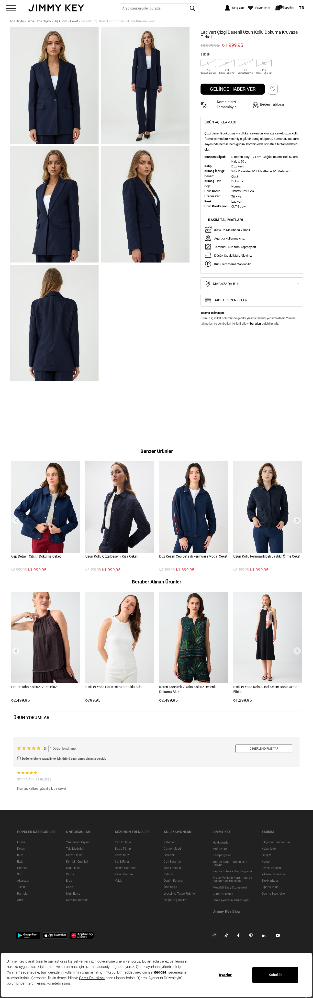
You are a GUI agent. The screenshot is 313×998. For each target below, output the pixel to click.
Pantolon (23, 893)
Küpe (69, 887)
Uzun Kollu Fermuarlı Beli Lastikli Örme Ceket (267, 556)
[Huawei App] (82, 935)
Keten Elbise (74, 855)
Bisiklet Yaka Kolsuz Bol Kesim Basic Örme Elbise (265, 689)
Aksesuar (23, 880)
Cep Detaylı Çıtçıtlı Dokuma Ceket (36, 556)
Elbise (21, 842)
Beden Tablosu (271, 868)
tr (301, 8)
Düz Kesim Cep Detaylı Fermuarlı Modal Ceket (193, 556)
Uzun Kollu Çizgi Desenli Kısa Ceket (111, 556)
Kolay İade (269, 848)
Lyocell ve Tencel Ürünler (180, 893)
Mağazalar (220, 849)
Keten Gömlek (124, 874)
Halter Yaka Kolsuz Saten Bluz (34, 687)
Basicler (169, 855)
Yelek (118, 880)
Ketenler (169, 842)
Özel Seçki (170, 887)
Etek (20, 861)
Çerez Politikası (223, 894)
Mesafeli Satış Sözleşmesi (230, 887)
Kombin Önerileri (77, 861)
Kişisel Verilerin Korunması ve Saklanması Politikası (232, 879)
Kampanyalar (222, 855)
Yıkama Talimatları (274, 874)
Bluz (20, 855)
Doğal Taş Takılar (175, 900)
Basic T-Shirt (123, 848)
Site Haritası (270, 880)
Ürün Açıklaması (220, 122)
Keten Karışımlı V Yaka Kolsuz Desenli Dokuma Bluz (187, 689)
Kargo (266, 861)
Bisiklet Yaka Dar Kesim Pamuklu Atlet (114, 687)
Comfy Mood (172, 848)
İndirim (168, 874)
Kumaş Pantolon (77, 900)
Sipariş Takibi (270, 887)
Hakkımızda (221, 842)
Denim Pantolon (125, 868)
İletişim (266, 855)
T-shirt (21, 887)
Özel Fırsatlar (172, 868)
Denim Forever (173, 880)
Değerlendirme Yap (264, 748)
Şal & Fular (122, 861)
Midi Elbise (73, 868)
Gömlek (22, 868)
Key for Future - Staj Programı (232, 871)
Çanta (70, 874)
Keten (21, 848)
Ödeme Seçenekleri (274, 893)
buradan (255, 323)
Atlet (20, 900)
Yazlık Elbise (123, 842)
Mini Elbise (73, 893)
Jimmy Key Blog (226, 911)
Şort (19, 874)
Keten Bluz (122, 855)
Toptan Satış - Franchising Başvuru (230, 863)
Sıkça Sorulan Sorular (276, 842)
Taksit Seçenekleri (230, 300)
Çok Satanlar (172, 861)
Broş (69, 880)
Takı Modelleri (75, 848)
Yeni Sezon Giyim (77, 842)
